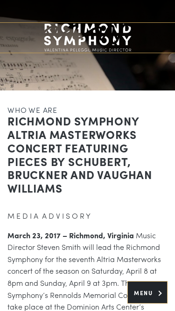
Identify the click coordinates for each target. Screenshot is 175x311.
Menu (144, 293)
